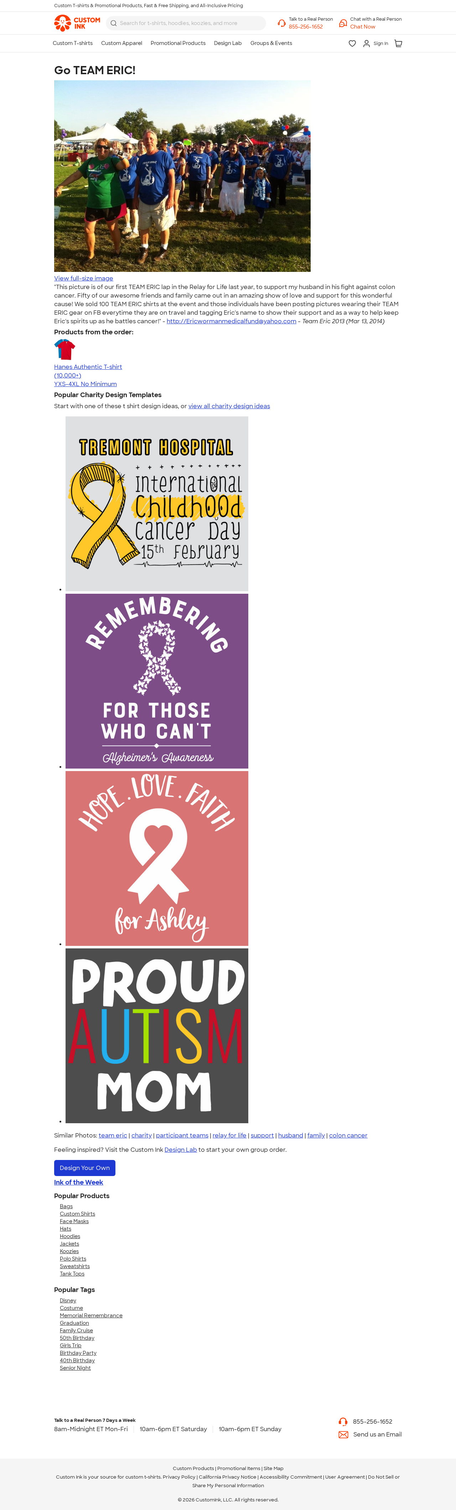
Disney (68, 1300)
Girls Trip (71, 1345)
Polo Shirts (73, 1259)
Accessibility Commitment (291, 1477)
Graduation (74, 1323)
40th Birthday (77, 1360)
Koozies (69, 1251)
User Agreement (345, 1477)
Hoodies (70, 1236)
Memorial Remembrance (91, 1315)
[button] (376, 27)
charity (141, 1135)
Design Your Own (85, 1168)
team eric (113, 1135)
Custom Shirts (77, 1214)
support (262, 1135)
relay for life (230, 1135)
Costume (71, 1308)
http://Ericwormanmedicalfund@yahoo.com (231, 321)
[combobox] (186, 23)
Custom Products (193, 1468)
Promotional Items (238, 1468)
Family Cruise (76, 1330)
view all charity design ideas (229, 406)
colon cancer (348, 1135)
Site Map (274, 1468)
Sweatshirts (75, 1266)
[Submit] (113, 23)
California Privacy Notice (227, 1477)
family (316, 1135)
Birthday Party (78, 1353)
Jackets (69, 1244)
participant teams (182, 1135)
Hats (65, 1229)
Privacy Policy (179, 1477)
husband (290, 1135)
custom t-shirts (143, 1477)
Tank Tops (72, 1274)
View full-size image (83, 278)
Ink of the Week (78, 1182)
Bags (66, 1206)
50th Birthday (77, 1338)
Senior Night (75, 1368)
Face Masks (74, 1221)
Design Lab (181, 1150)
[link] (77, 23)
